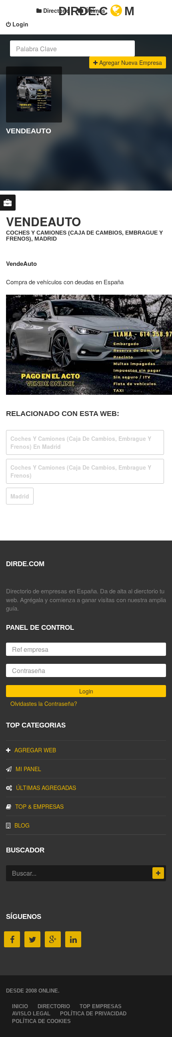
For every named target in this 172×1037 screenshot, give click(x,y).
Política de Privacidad (93, 1014)
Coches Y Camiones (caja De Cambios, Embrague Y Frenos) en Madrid (80, 442)
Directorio (56, 10)
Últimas (94, 10)
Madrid (19, 496)
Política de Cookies (41, 1021)
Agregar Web (35, 750)
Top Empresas (101, 1006)
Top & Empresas (39, 806)
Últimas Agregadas (46, 788)
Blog (22, 825)
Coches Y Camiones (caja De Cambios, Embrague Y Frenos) (80, 471)
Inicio (20, 1006)
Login (19, 24)
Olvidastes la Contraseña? (43, 703)
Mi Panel (28, 769)
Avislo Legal (31, 1014)
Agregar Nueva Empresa (130, 62)
